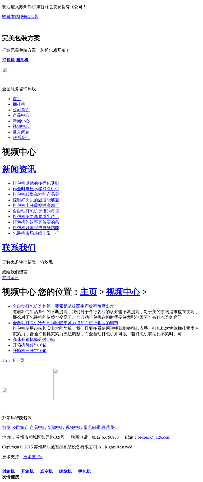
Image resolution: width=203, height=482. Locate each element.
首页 (17, 98)
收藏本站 (10, 16)
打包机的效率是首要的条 (36, 222)
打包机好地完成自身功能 (36, 227)
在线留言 (10, 277)
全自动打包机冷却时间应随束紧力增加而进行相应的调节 (65, 323)
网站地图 (29, 16)
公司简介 (21, 110)
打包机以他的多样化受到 (36, 183)
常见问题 (21, 132)
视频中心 (21, 126)
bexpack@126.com (154, 437)
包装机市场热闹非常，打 (36, 233)
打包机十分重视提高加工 (36, 205)
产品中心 (21, 115)
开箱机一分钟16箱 (30, 350)
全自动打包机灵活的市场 (36, 211)
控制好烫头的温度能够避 (36, 200)
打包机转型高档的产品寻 (36, 194)
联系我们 (21, 137)
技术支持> (33, 457)
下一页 (18, 360)
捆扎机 (19, 104)
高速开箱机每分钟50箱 (34, 339)
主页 (88, 291)
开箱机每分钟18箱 (30, 345)
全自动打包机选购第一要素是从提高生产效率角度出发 (63, 306)
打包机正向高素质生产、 (36, 216)
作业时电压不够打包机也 (36, 189)
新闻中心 (21, 121)
